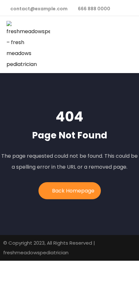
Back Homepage (73, 190)
